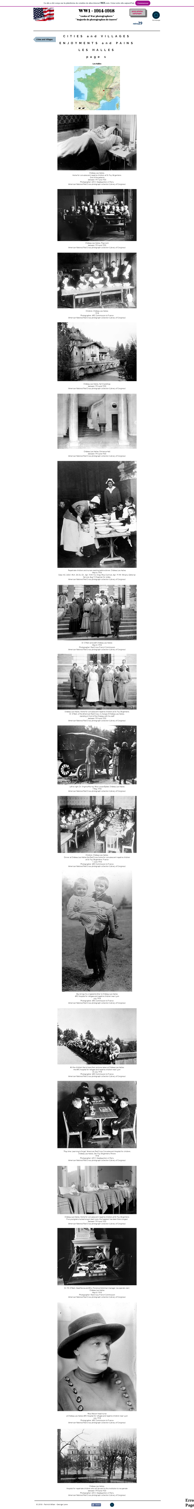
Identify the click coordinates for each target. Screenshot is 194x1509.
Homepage (156, 20)
